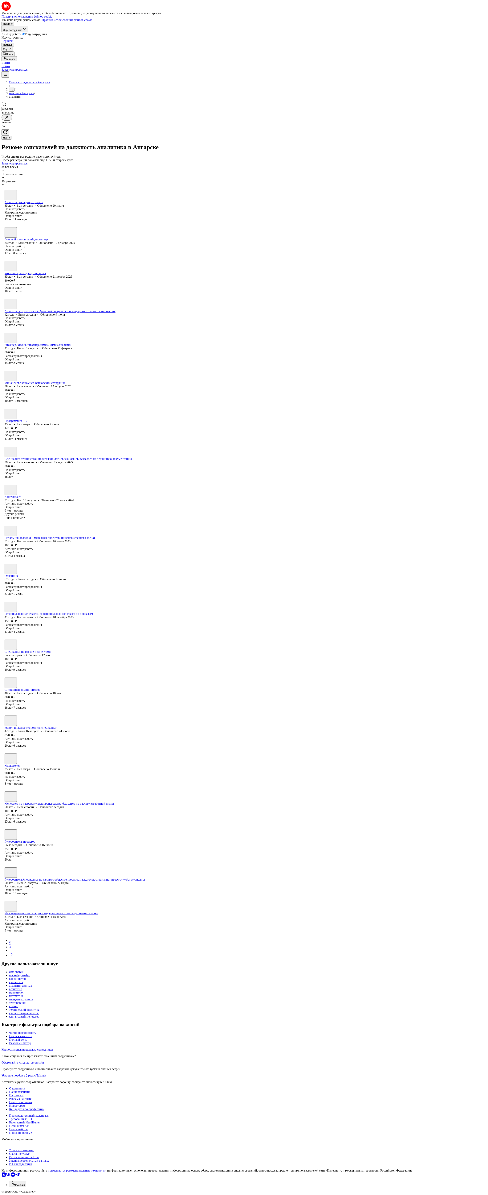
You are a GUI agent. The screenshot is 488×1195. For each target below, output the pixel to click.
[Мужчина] (11, 195)
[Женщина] (11, 304)
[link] (8, 54)
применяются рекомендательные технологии (77, 1170)
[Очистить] (7, 117)
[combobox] (19, 109)
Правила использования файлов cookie (67, 20)
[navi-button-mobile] (5, 74)
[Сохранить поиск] (5, 132)
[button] (6, 62)
